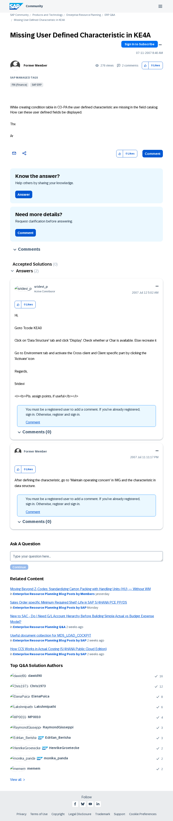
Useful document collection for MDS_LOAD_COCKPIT (50, 635)
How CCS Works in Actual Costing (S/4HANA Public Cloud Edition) (58, 649)
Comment (153, 154)
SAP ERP (37, 84)
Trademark (102, 814)
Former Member (35, 65)
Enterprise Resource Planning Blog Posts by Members (54, 594)
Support (119, 814)
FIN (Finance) (19, 84)
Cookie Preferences (143, 814)
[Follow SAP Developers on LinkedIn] (98, 804)
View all (16, 779)
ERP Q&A (110, 15)
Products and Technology (47, 15)
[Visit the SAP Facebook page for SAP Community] (75, 804)
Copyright (58, 814)
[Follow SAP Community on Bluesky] (82, 804)
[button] (145, 65)
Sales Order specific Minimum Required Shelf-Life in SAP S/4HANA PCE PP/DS (68, 602)
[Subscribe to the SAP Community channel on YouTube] (90, 804)
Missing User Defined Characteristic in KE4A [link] (39, 20)
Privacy (21, 814)
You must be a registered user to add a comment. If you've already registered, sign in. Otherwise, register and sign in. (83, 412)
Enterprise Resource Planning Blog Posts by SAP (49, 607)
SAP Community (19, 15)
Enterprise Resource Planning (83, 15)
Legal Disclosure (80, 814)
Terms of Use (39, 814)
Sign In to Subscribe (139, 44)
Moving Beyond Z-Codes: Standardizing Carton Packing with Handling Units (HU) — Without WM (80, 589)
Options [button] (160, 45)
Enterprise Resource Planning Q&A (39, 627)
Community (34, 6)
